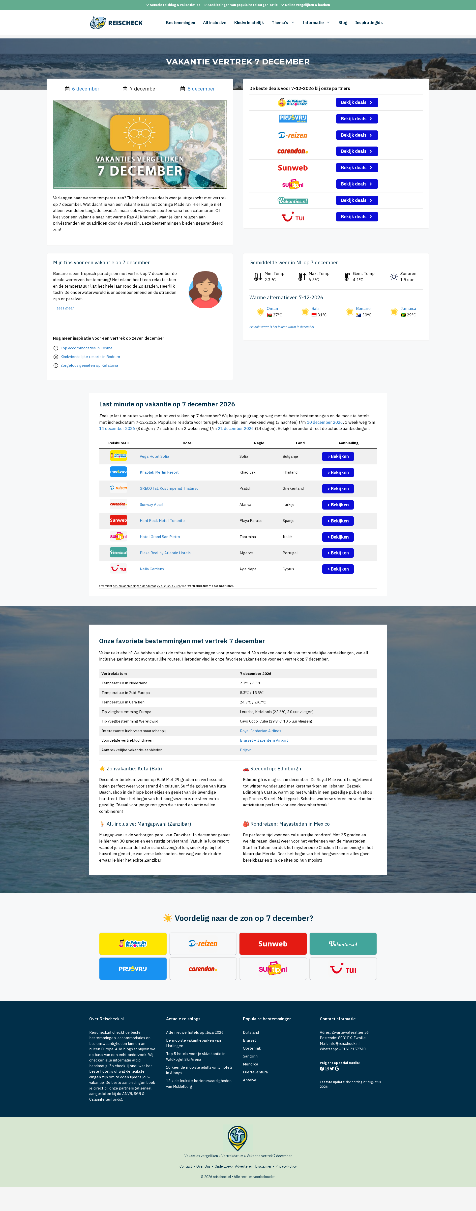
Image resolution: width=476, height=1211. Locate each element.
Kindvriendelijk (249, 22)
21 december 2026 (236, 428)
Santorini (250, 1056)
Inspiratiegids (369, 22)
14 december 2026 (117, 428)
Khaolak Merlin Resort (159, 472)
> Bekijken (338, 456)
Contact (185, 1166)
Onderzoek (223, 1166)
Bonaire (363, 308)
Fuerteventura (255, 1072)
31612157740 (353, 1049)
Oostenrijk (252, 1048)
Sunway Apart (152, 504)
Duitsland (251, 1032)
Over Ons (203, 1166)
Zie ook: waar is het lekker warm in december (281, 327)
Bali (315, 308)
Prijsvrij (246, 750)
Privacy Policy (286, 1166)
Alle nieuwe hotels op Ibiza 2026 (195, 1032)
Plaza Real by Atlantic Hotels (165, 552)
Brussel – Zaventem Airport (264, 740)
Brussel (249, 1040)
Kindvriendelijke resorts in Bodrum (90, 356)
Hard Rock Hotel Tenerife (162, 520)
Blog (342, 22)
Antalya (249, 1080)
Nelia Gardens (152, 569)
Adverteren (244, 1166)
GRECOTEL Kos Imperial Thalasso (169, 488)
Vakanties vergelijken (201, 1156)
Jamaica (408, 308)
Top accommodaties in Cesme (86, 348)
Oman (272, 308)
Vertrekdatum (232, 1156)
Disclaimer (263, 1166)
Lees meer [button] (65, 308)
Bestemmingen (180, 22)
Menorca (250, 1064)
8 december (201, 88)
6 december (85, 88)
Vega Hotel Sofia (154, 456)
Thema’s (280, 22)
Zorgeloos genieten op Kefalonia (89, 365)
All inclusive (214, 22)
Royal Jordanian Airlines (260, 730)
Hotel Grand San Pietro (160, 536)
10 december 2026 (325, 422)
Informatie (313, 22)
